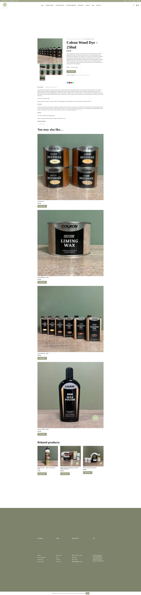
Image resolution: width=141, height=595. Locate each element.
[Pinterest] (139, 0)
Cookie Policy (40, 559)
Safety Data (42, 124)
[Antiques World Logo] (4, 5)
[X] (135, 0)
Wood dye (87, 75)
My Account (58, 555)
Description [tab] (40, 87)
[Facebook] (133, 0)
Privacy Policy (40, 561)
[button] (133, 5)
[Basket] (138, 5)
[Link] (136, 5)
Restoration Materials (81, 75)
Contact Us (58, 561)
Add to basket (71, 71)
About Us (58, 559)
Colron (76, 75)
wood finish (79, 109)
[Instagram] (137, 1)
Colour (68, 67)
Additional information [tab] (51, 87)
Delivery (39, 555)
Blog (57, 557)
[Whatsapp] (73, 82)
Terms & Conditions (41, 557)
